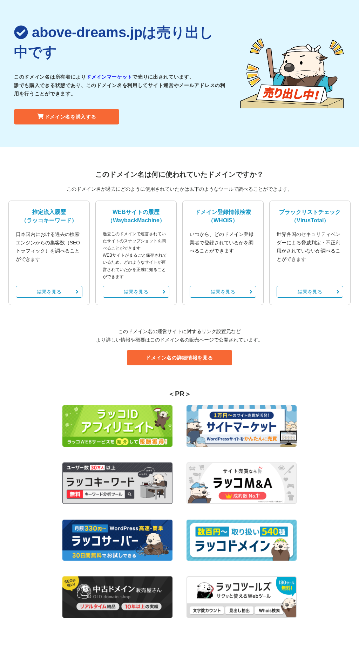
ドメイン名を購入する (70, 117)
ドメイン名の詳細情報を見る (179, 357)
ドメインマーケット (109, 77)
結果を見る (49, 292)
